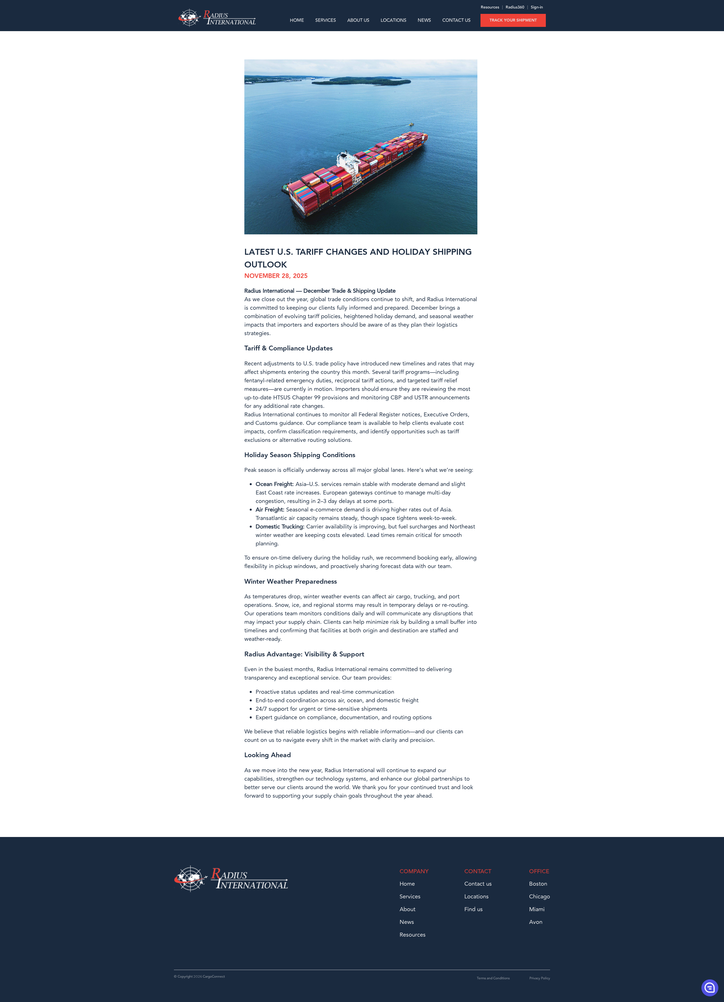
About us (358, 20)
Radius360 (514, 7)
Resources (490, 7)
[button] (709, 987)
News (424, 20)
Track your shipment (513, 20)
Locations (393, 20)
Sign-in (537, 7)
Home (297, 20)
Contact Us (456, 20)
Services (325, 20)
